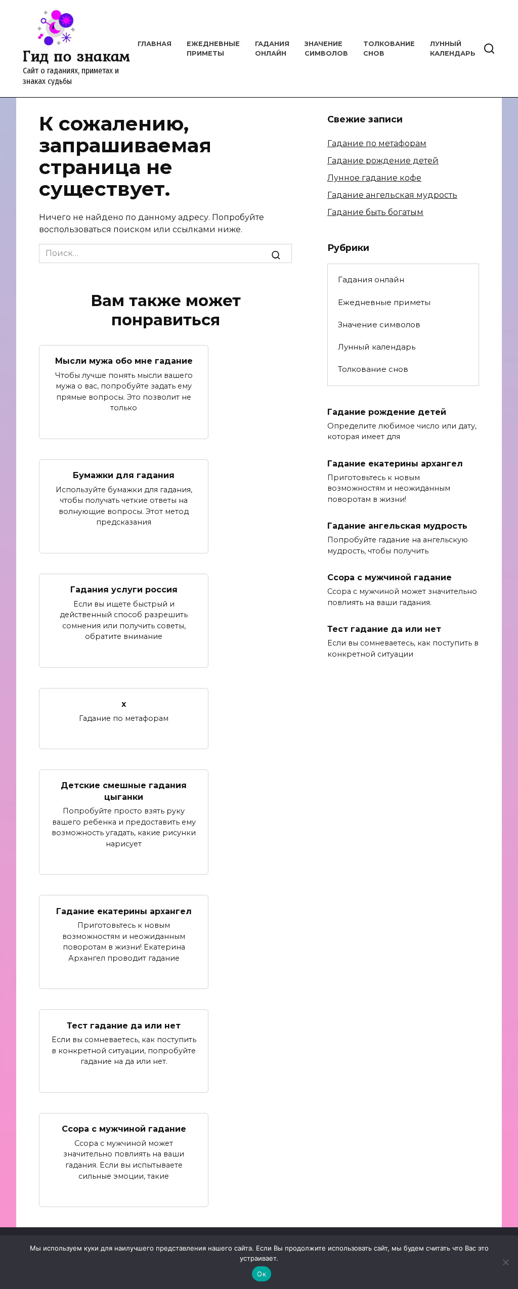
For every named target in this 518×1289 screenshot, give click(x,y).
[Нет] (505, 1262)
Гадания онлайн (371, 279)
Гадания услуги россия (124, 589)
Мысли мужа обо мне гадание (124, 361)
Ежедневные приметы (384, 302)
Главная (154, 44)
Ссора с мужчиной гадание (124, 1129)
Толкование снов (373, 369)
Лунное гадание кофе (374, 178)
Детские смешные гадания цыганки (124, 791)
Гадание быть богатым (375, 212)
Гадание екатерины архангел (124, 911)
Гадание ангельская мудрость (392, 195)
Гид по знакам (76, 55)
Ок (261, 1274)
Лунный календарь (376, 347)
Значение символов (379, 324)
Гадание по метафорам (376, 143)
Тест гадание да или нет (124, 1025)
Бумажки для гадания (124, 475)
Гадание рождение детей (383, 160)
